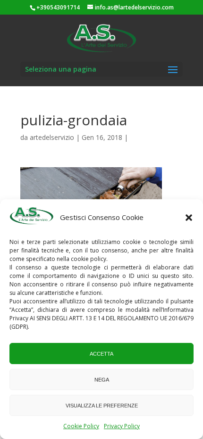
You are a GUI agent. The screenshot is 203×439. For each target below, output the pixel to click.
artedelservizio (52, 137)
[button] (189, 217)
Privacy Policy (122, 426)
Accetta (101, 354)
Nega (101, 379)
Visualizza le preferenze (102, 405)
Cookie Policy (81, 426)
